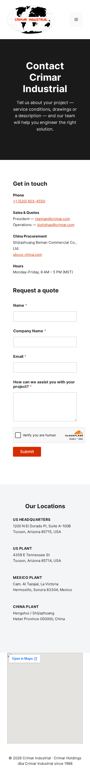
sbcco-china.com (27, 254)
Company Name (29, 331)
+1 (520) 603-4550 (29, 201)
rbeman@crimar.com (52, 219)
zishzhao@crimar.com (55, 224)
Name (20, 305)
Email (19, 356)
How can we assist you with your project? (44, 384)
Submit (27, 451)
